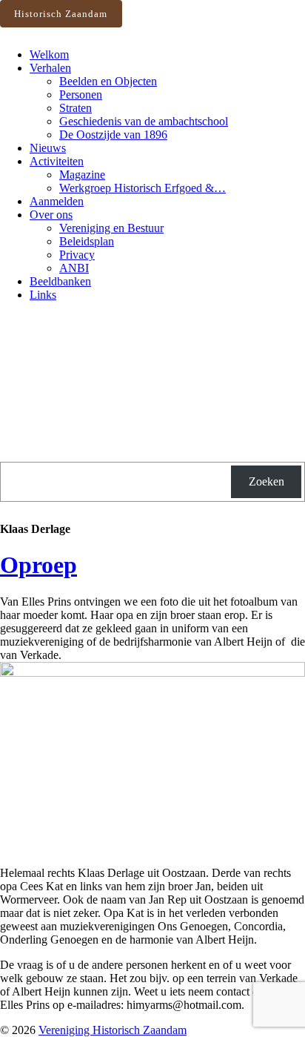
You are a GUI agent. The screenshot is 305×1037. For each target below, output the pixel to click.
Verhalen (50, 68)
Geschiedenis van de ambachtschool (143, 121)
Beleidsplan (86, 241)
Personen (80, 94)
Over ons (51, 214)
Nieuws (48, 148)
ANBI (74, 268)
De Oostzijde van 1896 (113, 134)
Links (43, 294)
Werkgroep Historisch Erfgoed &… (142, 188)
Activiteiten (57, 161)
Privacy (77, 254)
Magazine (82, 174)
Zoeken (266, 481)
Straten (75, 108)
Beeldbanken (60, 281)
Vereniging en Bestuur (111, 228)
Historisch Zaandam (60, 13)
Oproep (38, 564)
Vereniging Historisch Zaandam (112, 1030)
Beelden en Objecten (108, 81)
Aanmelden (57, 201)
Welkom (49, 54)
